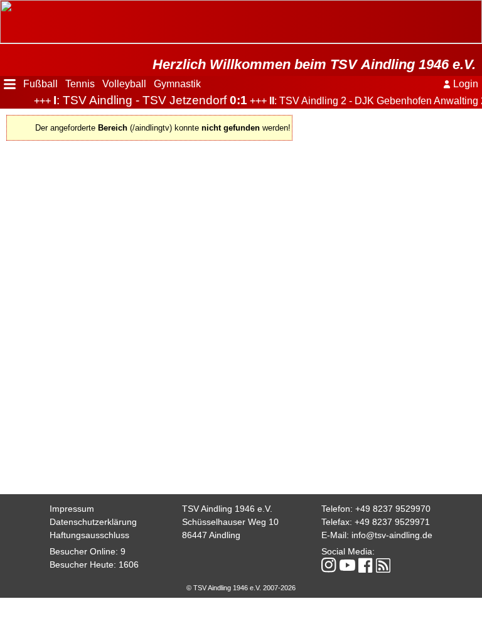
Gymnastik (177, 83)
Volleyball (124, 83)
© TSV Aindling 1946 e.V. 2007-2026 (241, 588)
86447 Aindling (211, 535)
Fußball (40, 83)
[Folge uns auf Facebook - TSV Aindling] (365, 566)
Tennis (80, 83)
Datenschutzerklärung (93, 522)
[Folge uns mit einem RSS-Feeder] (383, 566)
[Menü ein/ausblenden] (9, 84)
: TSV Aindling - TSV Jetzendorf (142, 100)
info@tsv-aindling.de (391, 535)
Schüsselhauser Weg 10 (230, 522)
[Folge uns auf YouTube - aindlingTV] (347, 566)
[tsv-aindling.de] (3, 6)
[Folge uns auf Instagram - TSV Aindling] (328, 566)
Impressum (72, 509)
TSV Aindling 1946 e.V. (227, 509)
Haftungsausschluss (89, 535)
